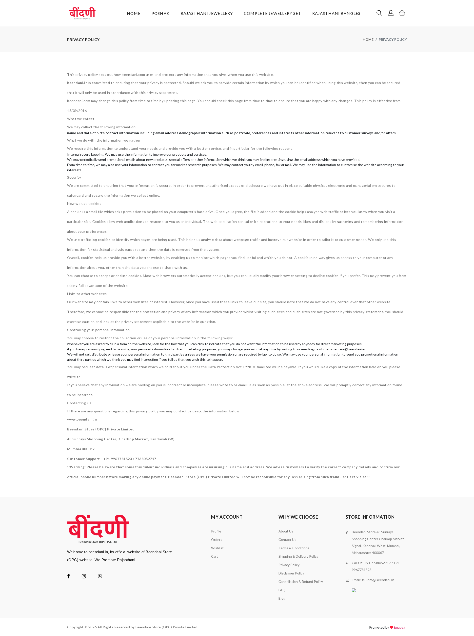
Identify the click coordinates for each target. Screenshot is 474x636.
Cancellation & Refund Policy (300, 581)
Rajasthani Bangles (336, 13)
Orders (216, 539)
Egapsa (399, 627)
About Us (285, 531)
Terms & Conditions (293, 548)
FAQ (281, 590)
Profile (216, 531)
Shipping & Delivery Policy (298, 556)
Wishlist (217, 548)
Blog (281, 598)
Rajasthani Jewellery (207, 13)
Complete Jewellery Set (272, 13)
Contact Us (287, 539)
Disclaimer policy (291, 573)
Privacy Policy (288, 565)
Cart (214, 556)
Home (133, 13)
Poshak (161, 13)
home (368, 39)
